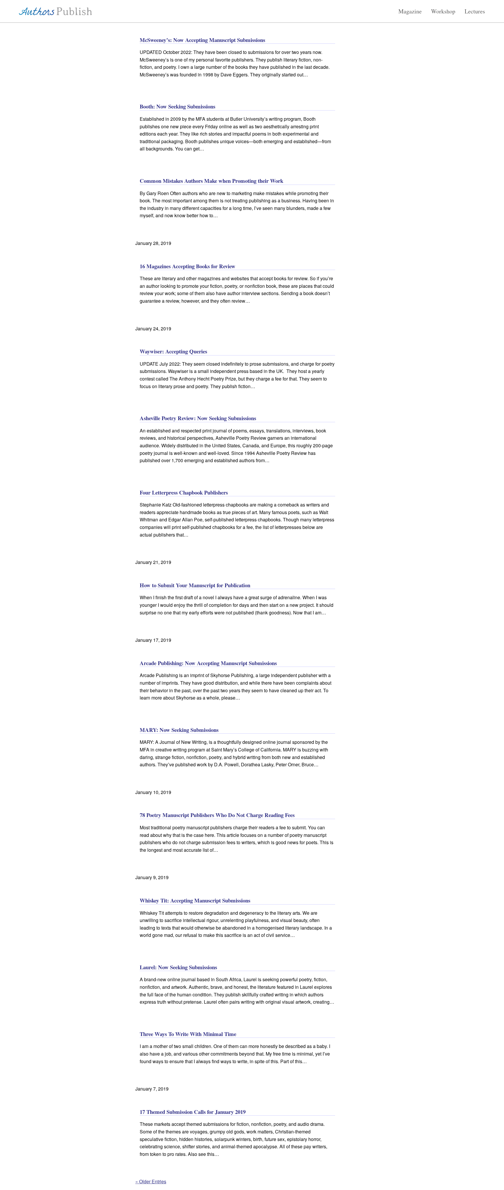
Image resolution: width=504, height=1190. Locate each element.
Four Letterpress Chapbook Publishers (184, 492)
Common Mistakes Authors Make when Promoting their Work (211, 181)
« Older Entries (150, 1181)
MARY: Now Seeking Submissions (179, 730)
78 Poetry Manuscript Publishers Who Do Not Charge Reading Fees (217, 815)
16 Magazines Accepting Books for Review (187, 266)
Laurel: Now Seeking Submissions (178, 967)
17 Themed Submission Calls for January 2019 (193, 1112)
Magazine (410, 11)
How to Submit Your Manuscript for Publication (195, 585)
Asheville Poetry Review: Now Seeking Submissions (198, 418)
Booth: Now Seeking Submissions (177, 106)
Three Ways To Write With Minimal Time (188, 1034)
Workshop (443, 11)
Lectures (475, 11)
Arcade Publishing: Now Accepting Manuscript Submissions (208, 663)
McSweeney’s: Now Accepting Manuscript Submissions (202, 40)
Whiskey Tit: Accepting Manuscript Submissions (195, 900)
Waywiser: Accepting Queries (173, 351)
